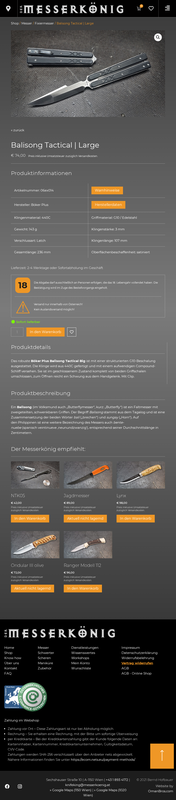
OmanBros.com (160, 791)
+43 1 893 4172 (117, 780)
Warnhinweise (107, 190)
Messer (26, 23)
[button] (158, 37)
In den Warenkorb (45, 332)
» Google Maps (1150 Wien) (71, 790)
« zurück (17, 130)
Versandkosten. (88, 156)
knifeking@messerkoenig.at (88, 785)
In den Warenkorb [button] (30, 518)
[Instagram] (20, 786)
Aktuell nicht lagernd (85, 518)
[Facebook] (7, 786)
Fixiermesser (44, 23)
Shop (15, 23)
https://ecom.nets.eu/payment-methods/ (103, 760)
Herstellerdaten (108, 205)
